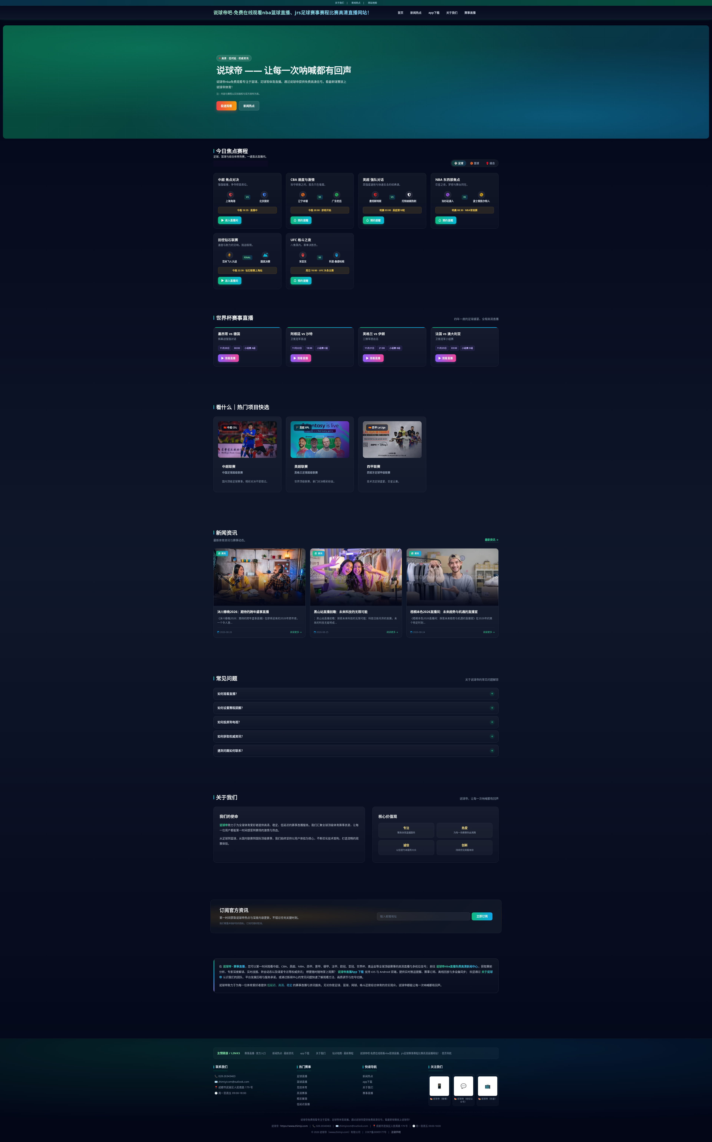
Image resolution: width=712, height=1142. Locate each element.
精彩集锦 (302, 1098)
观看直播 (230, 358)
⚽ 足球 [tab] (458, 163)
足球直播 (302, 1076)
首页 (400, 12)
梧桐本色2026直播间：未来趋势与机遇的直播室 (444, 612)
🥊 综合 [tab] (490, 163)
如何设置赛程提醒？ (230, 708)
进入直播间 (231, 220)
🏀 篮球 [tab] (474, 163)
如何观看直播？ (227, 694)
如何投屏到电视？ (229, 722)
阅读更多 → (296, 632)
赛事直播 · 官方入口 (255, 1053)
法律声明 (396, 1132)
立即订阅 (482, 916)
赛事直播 (470, 12)
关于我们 (339, 2)
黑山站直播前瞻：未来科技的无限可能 (340, 612)
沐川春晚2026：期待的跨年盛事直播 (243, 612)
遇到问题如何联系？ (230, 751)
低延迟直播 (303, 1104)
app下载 (433, 12)
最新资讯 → (492, 539)
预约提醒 (303, 220)
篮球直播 (302, 1081)
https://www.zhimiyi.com (294, 1126)
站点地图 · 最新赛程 (342, 1053)
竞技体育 (302, 1087)
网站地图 (372, 2)
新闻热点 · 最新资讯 (283, 1053)
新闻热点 (356, 2)
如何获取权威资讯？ (230, 736)
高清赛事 (302, 1093)
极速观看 (226, 106)
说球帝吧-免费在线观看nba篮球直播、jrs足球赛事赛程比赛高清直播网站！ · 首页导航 (405, 1053)
